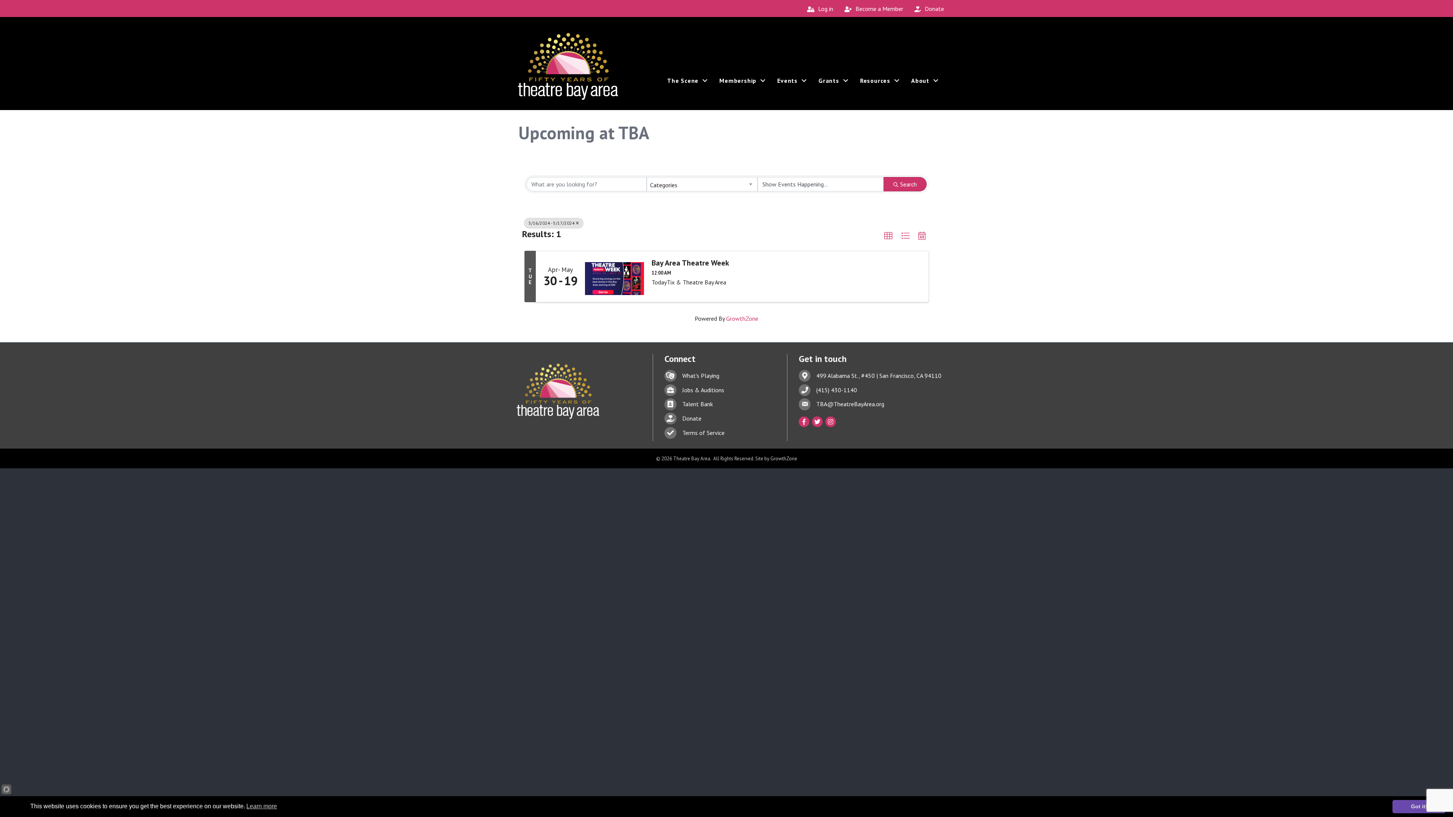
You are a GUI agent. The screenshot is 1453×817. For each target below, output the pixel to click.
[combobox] (702, 184)
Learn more (261, 806)
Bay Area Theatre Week (690, 263)
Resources (875, 80)
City (355, 551)
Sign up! (1011, 562)
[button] (888, 236)
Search (908, 184)
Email (357, 525)
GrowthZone (742, 318)
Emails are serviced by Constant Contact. (727, 577)
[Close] (1097, 501)
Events (787, 80)
